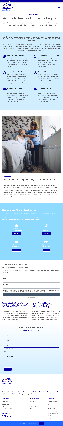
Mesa (44, 392)
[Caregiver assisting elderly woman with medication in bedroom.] (7, 378)
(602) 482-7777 (6, 413)
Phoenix (28, 392)
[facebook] (7, 1)
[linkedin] (14, 1)
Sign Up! (31, 294)
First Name (5, 284)
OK (41, 423)
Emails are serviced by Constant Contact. (39, 291)
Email (4, 278)
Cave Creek (17, 394)
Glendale (54, 392)
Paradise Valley (35, 392)
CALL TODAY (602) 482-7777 (53, 1)
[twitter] (9, 1)
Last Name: (7, 340)
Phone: (6, 351)
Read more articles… (7, 276)
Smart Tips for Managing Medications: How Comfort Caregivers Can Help (43, 305)
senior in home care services (24, 387)
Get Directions (5, 411)
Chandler (49, 392)
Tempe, (41, 392)
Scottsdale (22, 392)
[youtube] (12, 1)
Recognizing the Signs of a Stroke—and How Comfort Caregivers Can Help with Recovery (16, 305)
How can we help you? (10, 356)
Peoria (6, 394)
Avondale (10, 394)
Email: (6, 346)
